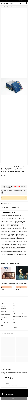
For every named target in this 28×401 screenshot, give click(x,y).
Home (2, 6)
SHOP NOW (22, 0)
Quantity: (3, 179)
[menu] (1, 3)
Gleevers (4, 282)
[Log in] (23, 3)
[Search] (20, 3)
